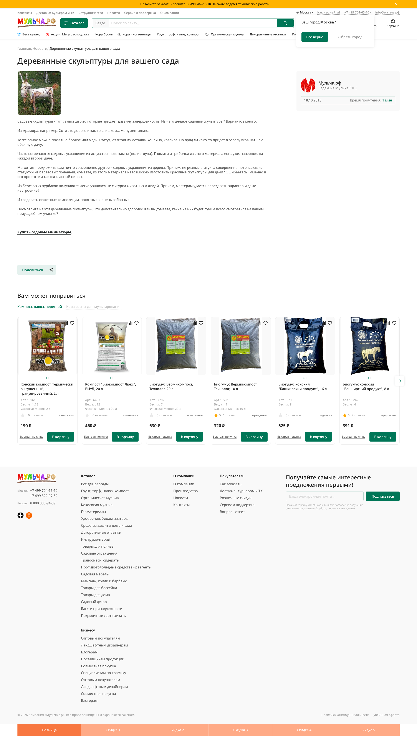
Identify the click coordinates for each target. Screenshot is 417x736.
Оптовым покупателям (100, 638)
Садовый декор (94, 601)
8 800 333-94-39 (43, 503)
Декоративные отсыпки (101, 532)
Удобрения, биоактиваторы (104, 518)
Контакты (24, 13)
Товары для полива (97, 546)
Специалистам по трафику (103, 672)
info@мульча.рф (387, 12)
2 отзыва (358, 415)
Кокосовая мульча (97, 504)
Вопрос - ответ (232, 511)
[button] (46, 378)
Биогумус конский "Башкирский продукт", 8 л (366, 386)
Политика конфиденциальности (345, 715)
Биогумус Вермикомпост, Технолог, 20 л (171, 386)
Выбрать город (349, 37)
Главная (24, 48)
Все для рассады (95, 484)
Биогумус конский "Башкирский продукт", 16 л (302, 386)
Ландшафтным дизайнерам (104, 645)
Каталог (77, 23)
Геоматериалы (93, 511)
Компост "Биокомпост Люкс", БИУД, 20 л (110, 386)
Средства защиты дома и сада (106, 525)
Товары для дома (95, 594)
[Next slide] (399, 381)
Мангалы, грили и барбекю (104, 581)
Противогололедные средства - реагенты (116, 567)
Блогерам (89, 652)
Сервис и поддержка (140, 13)
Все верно (314, 37)
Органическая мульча (100, 497)
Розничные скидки (236, 497)
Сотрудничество (91, 13)
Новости (113, 13)
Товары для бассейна (99, 587)
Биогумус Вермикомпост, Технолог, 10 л (236, 386)
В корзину (60, 436)
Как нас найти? (328, 12)
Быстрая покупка (31, 437)
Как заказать (231, 484)
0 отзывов (35, 415)
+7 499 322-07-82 (44, 495)
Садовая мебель (95, 574)
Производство (185, 490)
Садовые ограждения (99, 553)
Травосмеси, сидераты (100, 560)
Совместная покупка (98, 666)
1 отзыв (229, 415)
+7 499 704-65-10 (44, 490)
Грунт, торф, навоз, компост (105, 490)
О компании (169, 13)
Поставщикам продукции (102, 659)
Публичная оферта (385, 715)
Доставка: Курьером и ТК (55, 13)
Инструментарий (95, 539)
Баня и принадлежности (101, 608)
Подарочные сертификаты (103, 615)
